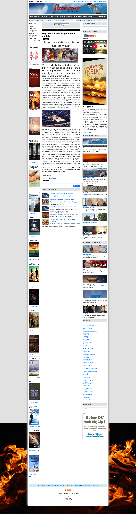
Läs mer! (32, 236)
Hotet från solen (87, 340)
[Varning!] (95, 308)
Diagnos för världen (87, 337)
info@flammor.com (68, 495)
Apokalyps (85, 374)
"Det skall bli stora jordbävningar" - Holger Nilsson (91, 20)
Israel (57, 16)
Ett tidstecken (86, 333)
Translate (65, 26)
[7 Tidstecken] (95, 294)
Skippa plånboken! (87, 328)
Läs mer (32, 137)
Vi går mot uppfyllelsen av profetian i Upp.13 (62, 193)
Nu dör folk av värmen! (88, 327)
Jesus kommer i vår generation (90, 368)
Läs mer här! (87, 132)
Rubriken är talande (88, 177)
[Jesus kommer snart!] (95, 279)
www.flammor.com (80, 495)
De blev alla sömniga (88, 380)
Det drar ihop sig (87, 397)
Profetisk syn (87, 254)
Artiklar (37, 16)
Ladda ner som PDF (34, 450)
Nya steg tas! (86, 330)
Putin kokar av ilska (88, 207)
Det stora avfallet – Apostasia (90, 371)
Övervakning (86, 339)
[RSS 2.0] (68, 489)
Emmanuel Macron (87, 394)
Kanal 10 (59, 485)
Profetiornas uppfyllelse (88, 348)
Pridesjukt (85, 382)
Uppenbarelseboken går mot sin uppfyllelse (62, 199)
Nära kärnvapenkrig (87, 370)
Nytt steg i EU (86, 393)
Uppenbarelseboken (87, 366)
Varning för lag (86, 399)
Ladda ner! (32, 213)
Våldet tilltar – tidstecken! (89, 354)
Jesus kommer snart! (89, 284)
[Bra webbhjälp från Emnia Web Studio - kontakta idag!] (95, 426)
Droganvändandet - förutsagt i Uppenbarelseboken (64, 213)
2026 (84, 269)
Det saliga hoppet (87, 396)
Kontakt (77, 1)
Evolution (85, 192)
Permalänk (54, 178)
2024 (84, 379)
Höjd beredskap (86, 360)
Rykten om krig (86, 377)
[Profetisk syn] (95, 249)
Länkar (62, 16)
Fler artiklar (76, 186)
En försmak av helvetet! (88, 325)
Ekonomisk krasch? (87, 347)
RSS (106, 1)
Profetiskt (85, 343)
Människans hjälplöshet (88, 383)
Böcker (65, 485)
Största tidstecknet (87, 359)
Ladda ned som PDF (35, 426)
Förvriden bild (86, 334)
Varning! (85, 163)
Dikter (43, 16)
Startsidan (32, 20)
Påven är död (86, 345)
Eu (47, 16)
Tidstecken (78, 16)
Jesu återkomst (88, 16)
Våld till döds (86, 350)
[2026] (95, 264)
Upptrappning (86, 363)
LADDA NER (33, 162)
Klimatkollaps (86, 385)
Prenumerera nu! (98, 1)
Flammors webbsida (89, 148)
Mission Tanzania (86, 1)
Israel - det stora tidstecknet (89, 353)
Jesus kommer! (86, 357)
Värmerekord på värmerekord (90, 331)
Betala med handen (87, 391)
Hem (31, 16)
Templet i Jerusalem (87, 365)
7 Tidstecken (86, 299)
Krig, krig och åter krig (88, 376)
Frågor (51, 16)
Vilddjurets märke (87, 389)
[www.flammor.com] (68, 8)
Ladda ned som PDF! (34, 259)
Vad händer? (86, 356)
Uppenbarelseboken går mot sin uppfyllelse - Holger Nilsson (54, 20)
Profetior (69, 16)
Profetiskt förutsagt (87, 342)
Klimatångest (86, 386)
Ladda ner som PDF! (35, 306)
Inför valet (86, 235)
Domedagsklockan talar (88, 373)
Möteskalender (51, 485)
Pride (84, 323)
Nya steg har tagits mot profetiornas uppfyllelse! (63, 206)
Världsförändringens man (89, 362)
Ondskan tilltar (86, 351)
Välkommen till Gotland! (90, 222)
